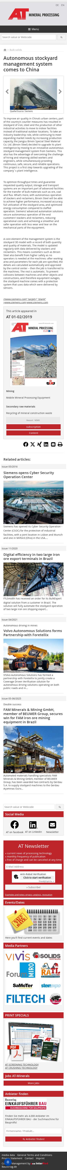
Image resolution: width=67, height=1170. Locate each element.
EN (62, 5)
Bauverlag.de (9, 1166)
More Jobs (33, 1083)
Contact (29, 1158)
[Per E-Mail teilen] (53, 444)
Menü (35, 29)
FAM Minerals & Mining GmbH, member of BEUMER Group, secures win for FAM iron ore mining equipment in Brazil (33, 715)
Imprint (40, 1158)
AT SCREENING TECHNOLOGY (22, 1064)
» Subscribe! (33, 887)
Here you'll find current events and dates (28, 937)
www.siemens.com (37, 302)
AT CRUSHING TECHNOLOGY (21, 1067)
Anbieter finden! (34, 1139)
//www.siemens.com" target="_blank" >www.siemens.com (24, 300)
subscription (33, 426)
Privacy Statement (12, 1158)
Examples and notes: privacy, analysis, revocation (28, 894)
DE (57, 5)
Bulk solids (16, 49)
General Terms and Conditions (34, 1155)
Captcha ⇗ (46, 881)
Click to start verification (37, 877)
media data (8, 1155)
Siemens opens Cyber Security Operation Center (28, 474)
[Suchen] (61, 37)
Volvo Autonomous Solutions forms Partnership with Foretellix (32, 632)
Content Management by (16, 1163)
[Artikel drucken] (60, 444)
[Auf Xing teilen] (39, 445)
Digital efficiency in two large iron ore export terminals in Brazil (31, 556)
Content (33, 433)
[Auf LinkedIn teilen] (46, 445)
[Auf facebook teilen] (25, 445)
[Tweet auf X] (32, 445)
